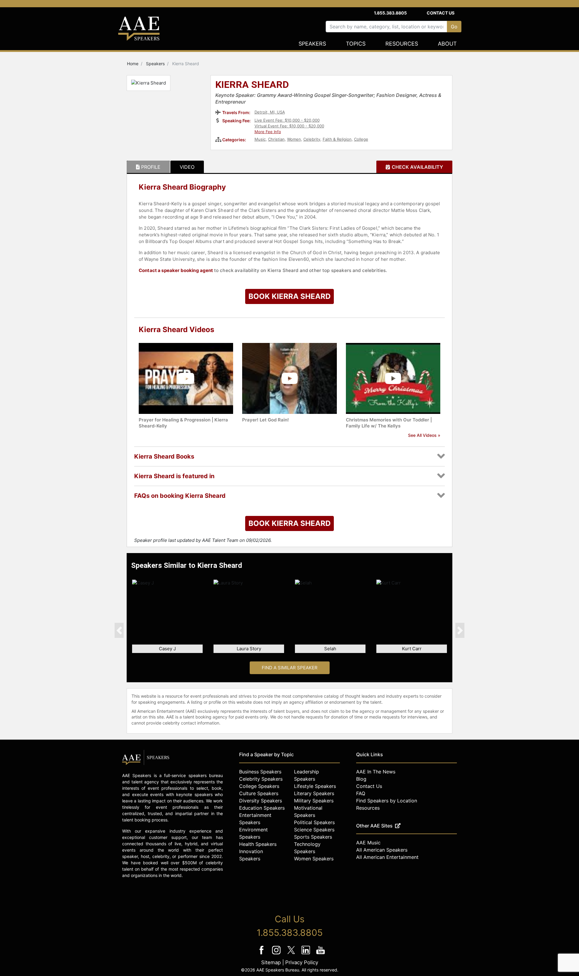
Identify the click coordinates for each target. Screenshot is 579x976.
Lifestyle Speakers (315, 786)
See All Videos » (424, 435)
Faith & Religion (337, 139)
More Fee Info (268, 131)
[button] (119, 630)
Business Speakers (260, 772)
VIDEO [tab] (187, 167)
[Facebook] (262, 954)
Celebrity (311, 139)
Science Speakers (314, 830)
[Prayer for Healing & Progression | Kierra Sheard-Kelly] (186, 378)
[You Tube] (320, 954)
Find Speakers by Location (386, 801)
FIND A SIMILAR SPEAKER (290, 667)
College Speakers (259, 786)
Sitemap (271, 962)
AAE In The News (375, 772)
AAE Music (368, 843)
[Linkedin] (306, 954)
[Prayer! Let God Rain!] (289, 378)
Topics (355, 43)
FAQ (360, 793)
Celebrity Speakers (261, 779)
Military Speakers (314, 801)
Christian (276, 139)
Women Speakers (314, 859)
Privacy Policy (301, 962)
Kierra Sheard (252, 85)
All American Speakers (381, 850)
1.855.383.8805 (390, 12)
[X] (291, 954)
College (361, 139)
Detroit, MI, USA (270, 112)
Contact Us (440, 12)
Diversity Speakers (260, 801)
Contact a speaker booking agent (176, 270)
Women (294, 139)
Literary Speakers (314, 793)
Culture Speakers (258, 793)
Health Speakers (258, 844)
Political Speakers (314, 822)
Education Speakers (262, 808)
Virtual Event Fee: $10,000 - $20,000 (289, 125)
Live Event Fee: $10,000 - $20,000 (287, 120)
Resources (401, 43)
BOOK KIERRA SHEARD (289, 296)
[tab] (148, 167)
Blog (361, 779)
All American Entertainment (387, 857)
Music (260, 139)
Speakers (312, 43)
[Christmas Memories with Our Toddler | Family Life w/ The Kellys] (393, 378)
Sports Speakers (313, 837)
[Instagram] (277, 954)
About (447, 43)
